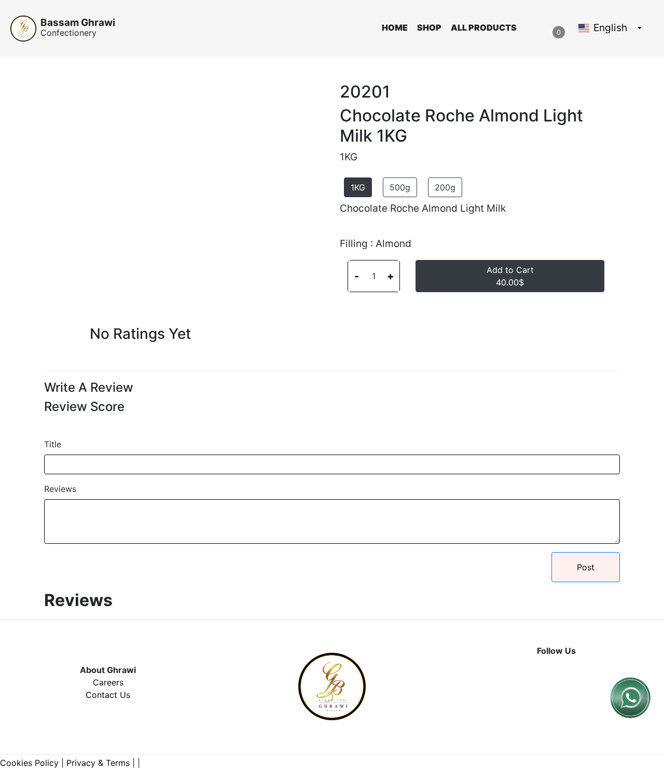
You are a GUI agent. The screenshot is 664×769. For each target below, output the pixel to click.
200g (445, 187)
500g (400, 187)
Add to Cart (510, 276)
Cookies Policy (29, 763)
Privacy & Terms (98, 763)
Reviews (60, 489)
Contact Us (108, 695)
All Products (484, 27)
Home (395, 27)
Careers (108, 682)
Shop (429, 27)
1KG (358, 187)
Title (52, 444)
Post (585, 567)
